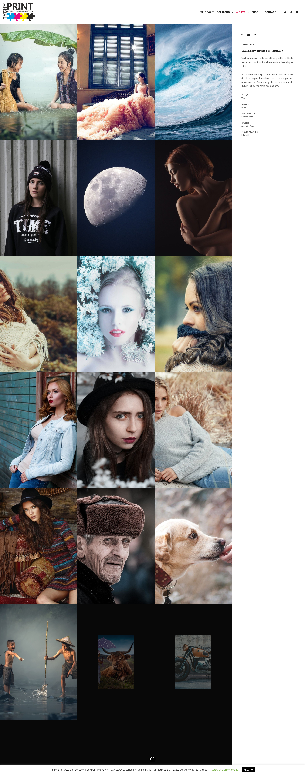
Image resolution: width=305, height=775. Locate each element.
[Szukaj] (291, 12)
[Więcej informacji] (297, 12)
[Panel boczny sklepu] (285, 12)
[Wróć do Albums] (249, 34)
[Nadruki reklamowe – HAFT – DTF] (19, 12)
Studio (251, 44)
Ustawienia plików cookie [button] (224, 769)
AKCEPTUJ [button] (248, 769)
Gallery (244, 44)
